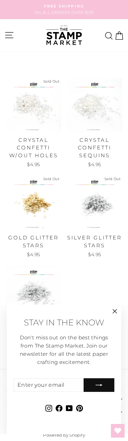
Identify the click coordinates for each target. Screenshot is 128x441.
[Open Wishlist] (118, 431)
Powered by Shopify (64, 435)
